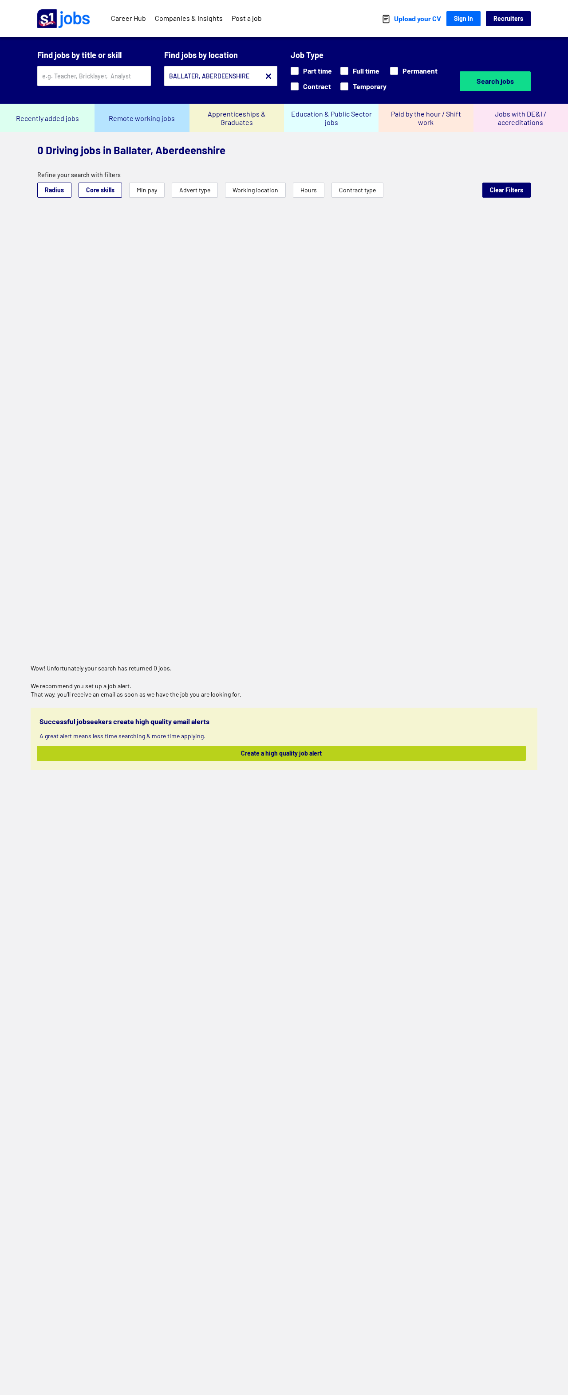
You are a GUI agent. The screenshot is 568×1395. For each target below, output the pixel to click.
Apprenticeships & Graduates (237, 117)
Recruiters (508, 18)
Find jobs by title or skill (79, 55)
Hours (308, 190)
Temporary (370, 86)
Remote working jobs (142, 118)
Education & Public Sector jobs (331, 117)
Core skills (100, 190)
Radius (54, 190)
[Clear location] (268, 76)
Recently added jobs (47, 118)
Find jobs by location (201, 55)
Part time (317, 70)
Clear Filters (506, 190)
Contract (317, 86)
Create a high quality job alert (281, 753)
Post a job (247, 18)
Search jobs (495, 81)
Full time (366, 70)
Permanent (420, 70)
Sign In (463, 18)
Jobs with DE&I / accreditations (520, 117)
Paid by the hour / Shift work (426, 117)
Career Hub (128, 18)
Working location (255, 190)
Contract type (357, 190)
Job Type (307, 55)
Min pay (147, 190)
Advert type (194, 190)
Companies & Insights (189, 18)
